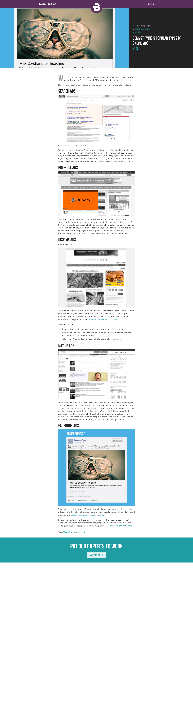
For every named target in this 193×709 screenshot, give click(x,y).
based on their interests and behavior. (104, 319)
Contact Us (96, 554)
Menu (151, 4)
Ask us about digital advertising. (119, 526)
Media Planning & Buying (74, 532)
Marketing (137, 32)
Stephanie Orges (142, 29)
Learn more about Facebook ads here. (89, 515)
